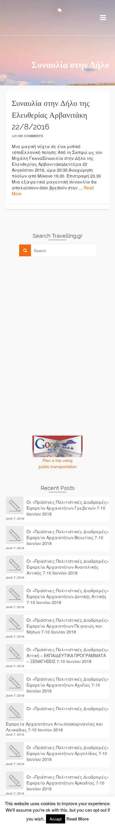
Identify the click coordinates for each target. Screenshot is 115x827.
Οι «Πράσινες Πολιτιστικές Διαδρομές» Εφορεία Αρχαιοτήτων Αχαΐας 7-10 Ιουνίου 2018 (68, 685)
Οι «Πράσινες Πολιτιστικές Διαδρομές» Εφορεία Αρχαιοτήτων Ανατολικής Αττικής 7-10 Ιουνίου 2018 (68, 567)
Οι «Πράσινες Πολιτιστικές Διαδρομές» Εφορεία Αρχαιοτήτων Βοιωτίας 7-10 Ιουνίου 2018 (68, 537)
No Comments (30, 136)
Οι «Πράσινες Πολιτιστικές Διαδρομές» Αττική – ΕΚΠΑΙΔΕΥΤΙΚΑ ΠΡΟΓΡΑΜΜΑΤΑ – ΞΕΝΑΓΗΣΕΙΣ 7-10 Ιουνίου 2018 (68, 655)
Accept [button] (56, 819)
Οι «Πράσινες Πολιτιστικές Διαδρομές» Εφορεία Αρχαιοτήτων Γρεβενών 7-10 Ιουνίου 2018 (68, 508)
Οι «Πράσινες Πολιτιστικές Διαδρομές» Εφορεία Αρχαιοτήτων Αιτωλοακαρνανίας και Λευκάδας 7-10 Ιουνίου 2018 (57, 719)
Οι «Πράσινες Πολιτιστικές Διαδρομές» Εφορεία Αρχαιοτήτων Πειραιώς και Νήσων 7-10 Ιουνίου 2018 (68, 626)
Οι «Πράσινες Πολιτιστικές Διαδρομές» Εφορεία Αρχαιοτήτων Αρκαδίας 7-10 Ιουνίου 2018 (68, 783)
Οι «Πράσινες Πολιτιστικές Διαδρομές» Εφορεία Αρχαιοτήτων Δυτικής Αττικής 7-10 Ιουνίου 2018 (68, 596)
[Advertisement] (50, 302)
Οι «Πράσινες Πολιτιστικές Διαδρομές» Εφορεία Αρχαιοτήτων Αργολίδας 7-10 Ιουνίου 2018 (68, 753)
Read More (77, 819)
